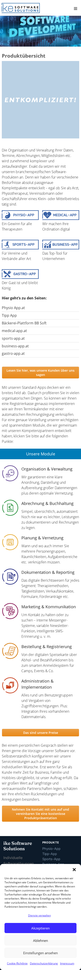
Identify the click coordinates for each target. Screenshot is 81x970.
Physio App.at (13, 307)
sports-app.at (13, 338)
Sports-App (51, 859)
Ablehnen (40, 940)
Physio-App (51, 848)
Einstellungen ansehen (40, 953)
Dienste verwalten (39, 915)
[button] (74, 869)
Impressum (67, 963)
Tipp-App (49, 854)
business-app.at (15, 346)
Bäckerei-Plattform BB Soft (24, 323)
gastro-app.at (13, 353)
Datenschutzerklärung (44, 963)
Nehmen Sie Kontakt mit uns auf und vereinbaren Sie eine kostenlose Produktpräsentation (40, 813)
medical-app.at (14, 330)
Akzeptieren (40, 928)
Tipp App (9, 315)
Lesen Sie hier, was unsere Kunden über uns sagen (40, 372)
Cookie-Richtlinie (17, 963)
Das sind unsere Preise (40, 732)
